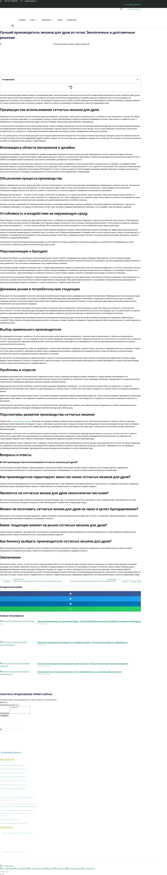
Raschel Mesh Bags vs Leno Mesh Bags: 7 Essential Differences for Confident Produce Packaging (89, 621)
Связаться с (72, 20)
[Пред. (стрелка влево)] (1, 874)
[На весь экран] (3, 871)
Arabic (51, 868)
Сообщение (5, 713)
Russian (10, 866)
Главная (22, 20)
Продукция (46, 20)
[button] (13, 25)
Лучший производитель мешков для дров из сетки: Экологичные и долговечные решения (82, 663)
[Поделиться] (5, 871)
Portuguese (39, 868)
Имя (2, 702)
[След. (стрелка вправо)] (3, 874)
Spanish (23, 868)
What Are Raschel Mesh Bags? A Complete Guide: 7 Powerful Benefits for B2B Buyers (82, 642)
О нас (32, 20)
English (10, 868)
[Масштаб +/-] (1, 871)
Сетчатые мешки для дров (21, 421)
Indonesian (77, 868)
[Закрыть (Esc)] (8, 871)
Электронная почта (8, 705)
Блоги (60, 20)
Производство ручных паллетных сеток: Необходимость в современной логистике (79, 671)
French (63, 868)
